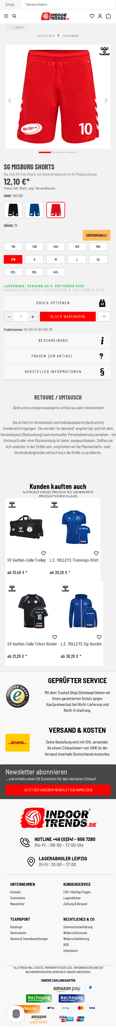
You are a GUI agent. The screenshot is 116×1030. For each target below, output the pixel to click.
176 (13, 259)
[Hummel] (104, 51)
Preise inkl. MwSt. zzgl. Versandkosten (29, 188)
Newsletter (17, 904)
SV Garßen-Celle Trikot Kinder (32, 644)
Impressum (70, 950)
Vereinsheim (36, 4)
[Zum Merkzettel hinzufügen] (104, 317)
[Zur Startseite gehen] (55, 15)
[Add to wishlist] (43, 552)
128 (34, 246)
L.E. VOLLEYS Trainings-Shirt (74, 560)
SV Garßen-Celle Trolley (26, 560)
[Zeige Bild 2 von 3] (58, 152)
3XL (34, 272)
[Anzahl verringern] (9, 317)
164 (98, 246)
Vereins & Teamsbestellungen (29, 939)
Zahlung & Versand (75, 904)
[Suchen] (15, 16)
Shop (10, 4)
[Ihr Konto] (101, 16)
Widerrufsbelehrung (76, 939)
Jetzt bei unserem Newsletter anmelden (58, 790)
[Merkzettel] (93, 16)
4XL (56, 272)
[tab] (57, 340)
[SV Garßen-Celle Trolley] (26, 527)
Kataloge (16, 927)
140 (55, 246)
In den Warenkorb (68, 316)
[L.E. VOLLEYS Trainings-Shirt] (74, 527)
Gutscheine (17, 898)
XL (98, 259)
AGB (66, 944)
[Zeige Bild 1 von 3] (45, 152)
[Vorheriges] (10, 100)
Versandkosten (83, 967)
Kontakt (15, 892)
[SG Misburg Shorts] (58, 97)
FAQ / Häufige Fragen (77, 892)
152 (77, 246)
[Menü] (7, 16)
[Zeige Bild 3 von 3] (71, 152)
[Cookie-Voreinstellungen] (16, 1014)
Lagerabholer (72, 898)
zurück (19, 27)
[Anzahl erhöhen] (33, 317)
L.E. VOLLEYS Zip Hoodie (81, 644)
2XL (13, 272)
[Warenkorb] (109, 16)
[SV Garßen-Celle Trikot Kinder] (32, 610)
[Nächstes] (106, 100)
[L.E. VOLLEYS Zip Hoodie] (81, 610)
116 (13, 246)
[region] (58, 100)
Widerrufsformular (75, 933)
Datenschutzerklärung (78, 927)
